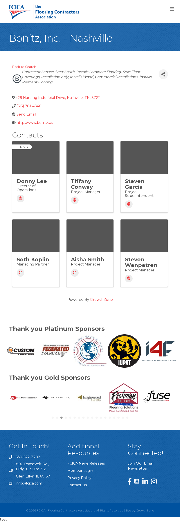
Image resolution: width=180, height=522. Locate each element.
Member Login (80, 471)
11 (96, 418)
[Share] (163, 74)
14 (110, 418)
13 (105, 418)
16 (118, 418)
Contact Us (77, 485)
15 (114, 418)
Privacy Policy (79, 478)
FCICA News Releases (86, 463)
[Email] (20, 198)
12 (101, 418)
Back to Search (24, 67)
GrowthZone (101, 300)
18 (127, 418)
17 (123, 418)
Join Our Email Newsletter (141, 465)
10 (92, 418)
